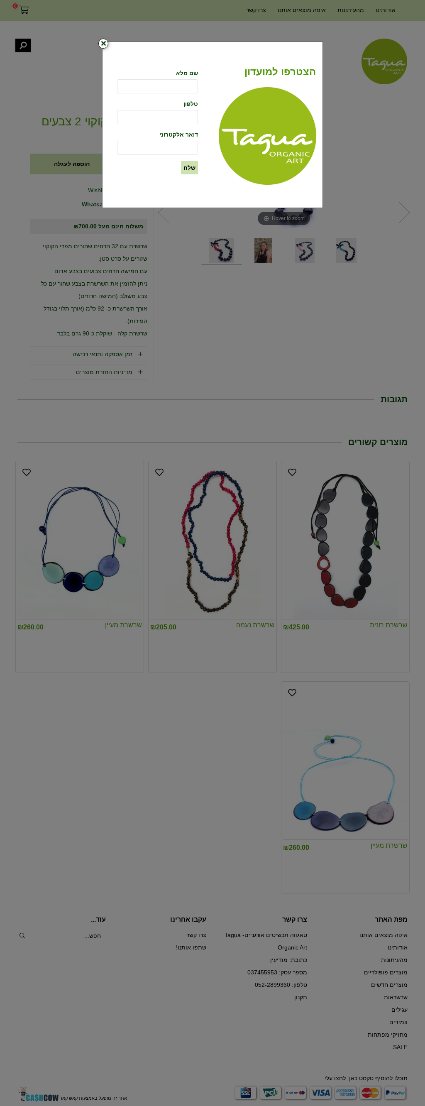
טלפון (190, 103)
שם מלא (187, 73)
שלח (189, 167)
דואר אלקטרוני (178, 134)
